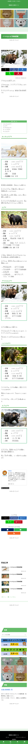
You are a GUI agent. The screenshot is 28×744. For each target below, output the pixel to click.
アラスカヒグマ (7, 127)
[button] (25, 635)
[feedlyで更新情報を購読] (11, 484)
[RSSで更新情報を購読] (13, 484)
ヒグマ (5, 125)
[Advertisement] (14, 44)
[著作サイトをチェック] (9, 484)
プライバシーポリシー (21, 737)
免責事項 (14, 739)
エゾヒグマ (6, 131)
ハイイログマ (7, 129)
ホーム (7, 737)
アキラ (10, 470)
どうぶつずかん (6, 488)
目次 (12, 121)
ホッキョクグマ (7, 124)
